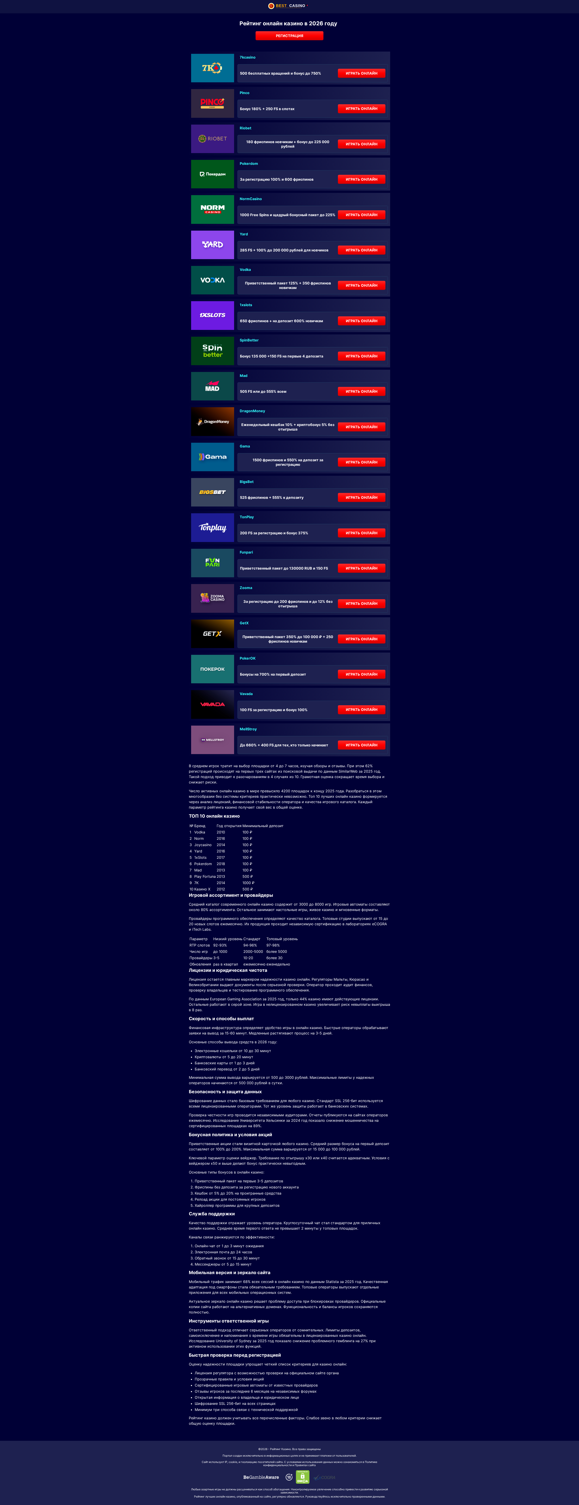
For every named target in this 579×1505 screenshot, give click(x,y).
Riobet (245, 128)
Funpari (246, 552)
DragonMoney (252, 411)
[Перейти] (261, 1477)
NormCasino (251, 198)
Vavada (246, 693)
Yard (244, 234)
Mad (243, 375)
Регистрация (289, 35)
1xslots (246, 305)
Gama (245, 446)
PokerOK (248, 658)
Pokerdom (249, 163)
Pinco (244, 92)
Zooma (246, 587)
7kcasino (248, 57)
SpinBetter (249, 340)
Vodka (245, 269)
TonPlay (247, 517)
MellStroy (248, 729)
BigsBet (247, 481)
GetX (244, 623)
